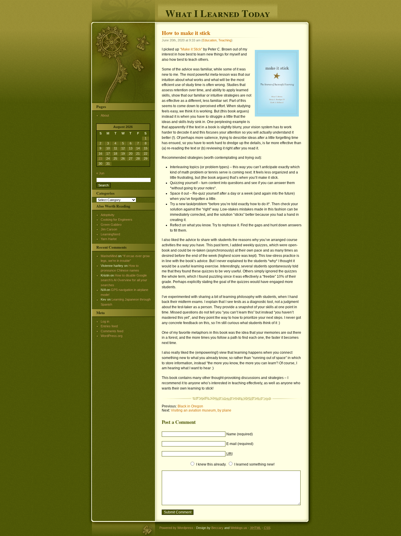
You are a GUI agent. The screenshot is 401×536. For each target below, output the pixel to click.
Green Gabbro (111, 224)
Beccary (217, 528)
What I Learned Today (217, 12)
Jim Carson (109, 229)
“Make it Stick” (191, 49)
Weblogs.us (238, 528)
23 (100, 158)
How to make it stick (186, 33)
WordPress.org (111, 336)
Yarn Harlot (109, 239)
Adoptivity (107, 215)
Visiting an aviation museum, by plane (201, 410)
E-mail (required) (239, 444)
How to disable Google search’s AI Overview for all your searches (124, 280)
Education (210, 40)
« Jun (100, 173)
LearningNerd (110, 234)
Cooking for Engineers (116, 219)
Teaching (224, 40)
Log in (105, 321)
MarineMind (109, 256)
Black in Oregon (190, 406)
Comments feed (112, 331)
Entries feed (109, 326)
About (105, 115)
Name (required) (239, 434)
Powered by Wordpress (176, 528)
